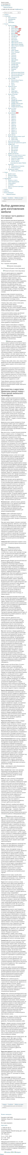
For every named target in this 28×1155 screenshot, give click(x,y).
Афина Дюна (14, 60)
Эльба (13, 89)
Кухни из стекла (12, 108)
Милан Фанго (16, 30)
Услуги (6, 172)
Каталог (6, 24)
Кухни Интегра (13, 113)
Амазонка (13, 56)
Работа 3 (13, 117)
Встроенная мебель (13, 169)
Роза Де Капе (14, 36)
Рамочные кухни (12, 86)
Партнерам (11, 22)
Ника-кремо (14, 39)
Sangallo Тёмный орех (17, 103)
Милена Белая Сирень (17, 80)
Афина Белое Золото (16, 42)
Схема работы (12, 183)
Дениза (14, 33)
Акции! (6, 189)
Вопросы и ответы (13, 180)
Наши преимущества (13, 181)
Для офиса (14, 152)
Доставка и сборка (13, 177)
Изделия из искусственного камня (17, 155)
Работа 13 (14, 133)
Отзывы (10, 188)
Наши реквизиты (12, 17)
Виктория (13, 47)
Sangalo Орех (14, 102)
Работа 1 (13, 114)
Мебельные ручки (15, 167)
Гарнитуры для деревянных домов (17, 142)
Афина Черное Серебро (17, 45)
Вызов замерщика (5, 5)
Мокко (12, 95)
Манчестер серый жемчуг (17, 74)
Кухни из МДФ (11, 78)
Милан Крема (16, 28)
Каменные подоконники (17, 158)
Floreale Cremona (15, 63)
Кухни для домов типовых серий (16, 136)
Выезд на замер (12, 175)
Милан (14, 27)
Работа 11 (14, 130)
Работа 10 (14, 128)
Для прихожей (15, 145)
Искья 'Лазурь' (15, 50)
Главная (6, 14)
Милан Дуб (15, 31)
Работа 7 (13, 124)
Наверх (2, 1154)
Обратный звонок (7, 7)
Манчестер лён (15, 77)
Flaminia (13, 61)
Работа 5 (13, 120)
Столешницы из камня (17, 156)
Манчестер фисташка (16, 75)
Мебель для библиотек (17, 170)
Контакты (6, 191)
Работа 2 (13, 116)
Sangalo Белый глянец (17, 106)
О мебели (10, 185)
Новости (10, 20)
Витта (12, 83)
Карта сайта (4, 1125)
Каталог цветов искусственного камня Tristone (18, 162)
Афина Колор (14, 41)
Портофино (15, 35)
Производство (11, 19)
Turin (12, 70)
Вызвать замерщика (6, 1114)
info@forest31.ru (19, 9)
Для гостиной (14, 147)
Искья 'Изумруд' (15, 52)
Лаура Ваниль (15, 92)
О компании (7, 16)
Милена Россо (15, 81)
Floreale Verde (15, 66)
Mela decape (14, 67)
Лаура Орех (14, 91)
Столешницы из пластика (17, 166)
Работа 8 (13, 125)
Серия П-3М (14, 139)
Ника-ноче (14, 38)
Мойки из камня (15, 160)
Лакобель (13, 111)
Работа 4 (13, 119)
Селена (13, 97)
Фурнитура (11, 164)
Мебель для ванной (13, 153)
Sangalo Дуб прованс (16, 100)
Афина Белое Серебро (17, 44)
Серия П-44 (14, 138)
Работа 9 (13, 127)
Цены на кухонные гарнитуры (15, 186)
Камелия (13, 110)
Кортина (13, 88)
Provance (13, 69)
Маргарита (14, 99)
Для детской (14, 150)
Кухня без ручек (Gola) (14, 141)
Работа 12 (14, 131)
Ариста (13, 85)
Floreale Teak (14, 64)
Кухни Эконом (11, 135)
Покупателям (7, 178)
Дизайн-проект (12, 174)
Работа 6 (13, 122)
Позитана (13, 55)
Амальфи (13, 58)
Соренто (13, 53)
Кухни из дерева (12, 25)
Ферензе (13, 49)
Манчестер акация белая (17, 72)
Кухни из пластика (13, 94)
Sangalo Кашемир (15, 105)
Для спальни (14, 149)
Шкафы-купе (11, 144)
